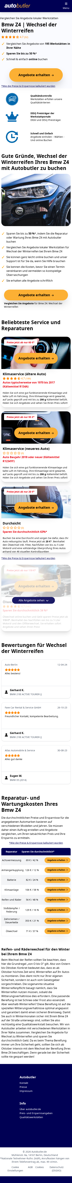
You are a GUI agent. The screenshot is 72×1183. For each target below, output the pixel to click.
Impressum (26, 1091)
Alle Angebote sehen (32, 600)
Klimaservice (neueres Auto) (26, 448)
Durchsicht (12, 523)
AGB (30, 1167)
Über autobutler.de (30, 1109)
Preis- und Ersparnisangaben (36, 1113)
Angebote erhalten (56, 860)
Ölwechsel (11, 602)
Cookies (39, 1167)
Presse (23, 1087)
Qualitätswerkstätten (31, 1117)
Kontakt (24, 1082)
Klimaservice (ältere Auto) (24, 374)
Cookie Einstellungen (15, 1169)
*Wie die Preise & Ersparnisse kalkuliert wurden (28, 86)
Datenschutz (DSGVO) (57, 1169)
